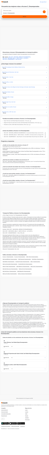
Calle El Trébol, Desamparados (9, 266)
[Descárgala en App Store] (13, 423)
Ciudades (27, 417)
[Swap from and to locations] (44, 11)
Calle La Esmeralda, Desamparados (10, 264)
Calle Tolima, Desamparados (32, 256)
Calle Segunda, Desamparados (24, 259)
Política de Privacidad (15, 426)
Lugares (26, 411)
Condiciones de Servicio (5, 426)
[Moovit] (5, 2)
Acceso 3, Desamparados (19, 256)
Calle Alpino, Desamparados (37, 259)
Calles (26, 413)
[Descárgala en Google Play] (5, 423)
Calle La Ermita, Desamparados (25, 268)
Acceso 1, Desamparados (8, 256)
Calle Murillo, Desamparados (8, 261)
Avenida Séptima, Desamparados (25, 264)
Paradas (26, 415)
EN (2, 418)
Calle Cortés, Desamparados (36, 266)
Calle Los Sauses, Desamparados (25, 273)
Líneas (26, 410)
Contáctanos (22, 426)
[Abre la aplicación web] (21, 423)
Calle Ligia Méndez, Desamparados (10, 259)
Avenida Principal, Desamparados (22, 261)
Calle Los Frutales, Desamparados (10, 273)
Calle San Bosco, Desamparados (9, 271)
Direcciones (27, 419)
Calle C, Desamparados (35, 261)
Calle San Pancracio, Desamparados (10, 268)
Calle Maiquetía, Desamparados (23, 271)
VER (30, 120)
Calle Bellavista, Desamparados (22, 266)
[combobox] (24, 11)
